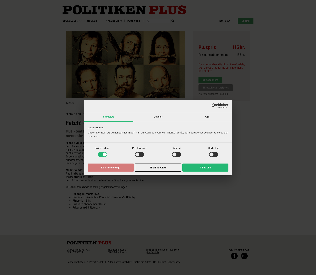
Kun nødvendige (110, 167)
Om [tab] (207, 116)
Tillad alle (205, 167)
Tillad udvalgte (158, 167)
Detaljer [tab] (158, 116)
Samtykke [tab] (108, 116)
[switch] (139, 154)
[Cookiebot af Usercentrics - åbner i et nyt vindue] (214, 105)
